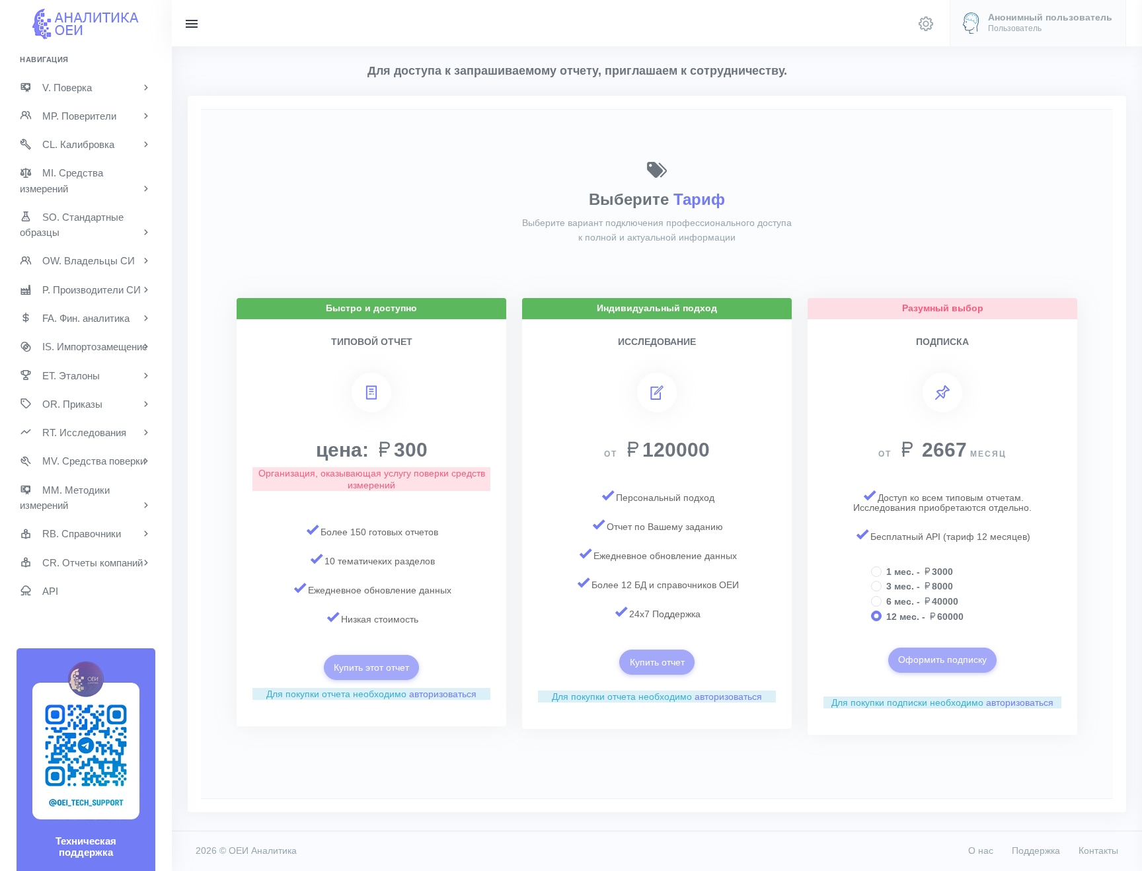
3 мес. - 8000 (919, 586)
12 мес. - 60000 (925, 616)
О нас (980, 850)
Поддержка (1036, 850)
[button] (1038, 23)
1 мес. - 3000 (919, 571)
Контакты (1098, 850)
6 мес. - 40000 (922, 601)
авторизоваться (442, 694)
